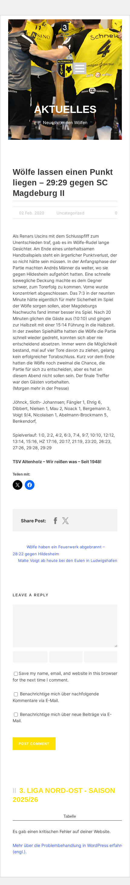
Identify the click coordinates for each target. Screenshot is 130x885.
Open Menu (79, 68)
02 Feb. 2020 (31, 212)
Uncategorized (70, 212)
